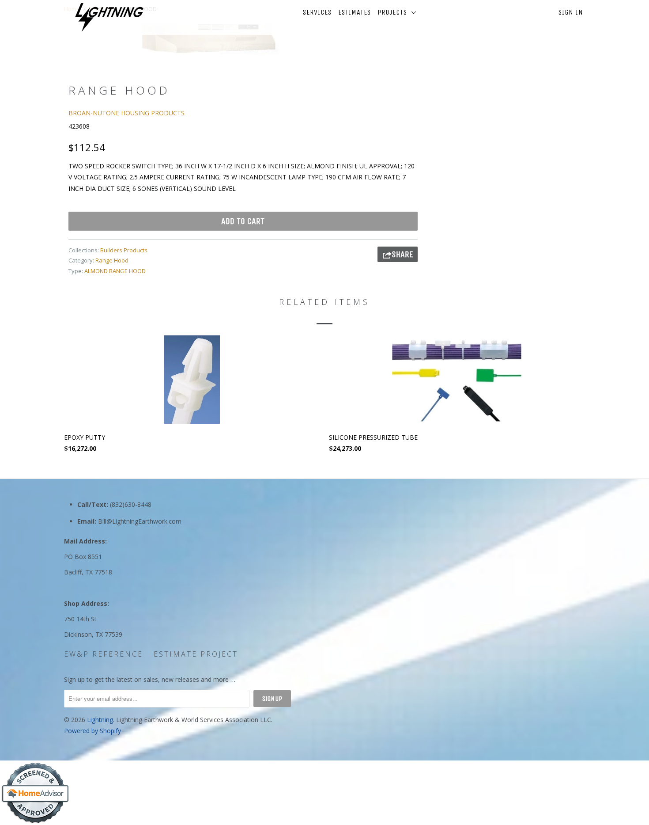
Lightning (100, 719)
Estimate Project (196, 654)
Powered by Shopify (92, 730)
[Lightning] (109, 17)
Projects (394, 12)
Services (317, 12)
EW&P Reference (103, 654)
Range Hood (111, 260)
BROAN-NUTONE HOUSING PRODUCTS (126, 113)
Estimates (354, 12)
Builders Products (123, 250)
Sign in (570, 12)
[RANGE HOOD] (208, 37)
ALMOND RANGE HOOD (115, 271)
